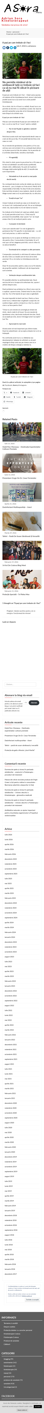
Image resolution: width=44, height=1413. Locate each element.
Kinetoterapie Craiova (12, 1334)
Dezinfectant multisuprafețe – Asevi (17, 507)
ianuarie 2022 (10, 1040)
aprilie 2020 (9, 1137)
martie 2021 (9, 1088)
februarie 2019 (10, 1206)
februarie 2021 (10, 1093)
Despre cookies (9, 1327)
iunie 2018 (9, 1245)
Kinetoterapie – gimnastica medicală (18, 795)
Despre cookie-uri (22, 1410)
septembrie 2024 (11, 918)
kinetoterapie (9, 1369)
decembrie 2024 (11, 903)
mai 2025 (8, 883)
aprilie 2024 (9, 922)
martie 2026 (9, 849)
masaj (6, 1373)
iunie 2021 (9, 1074)
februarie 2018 (10, 1264)
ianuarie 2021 (10, 1098)
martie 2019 (9, 1201)
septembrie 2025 (11, 874)
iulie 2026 (8, 835)
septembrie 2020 (11, 1118)
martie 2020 (9, 1142)
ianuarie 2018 (10, 1269)
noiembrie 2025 (10, 864)
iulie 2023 (8, 961)
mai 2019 (8, 1191)
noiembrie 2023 (10, 947)
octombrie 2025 (11, 869)
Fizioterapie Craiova (11, 1337)
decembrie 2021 (11, 1044)
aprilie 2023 (9, 971)
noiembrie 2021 (10, 1049)
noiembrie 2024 (10, 908)
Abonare (34, 703)
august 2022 (9, 1005)
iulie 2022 (8, 1010)
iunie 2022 (9, 1015)
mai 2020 (8, 1132)
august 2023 (9, 957)
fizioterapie (8, 1366)
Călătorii (7, 1344)
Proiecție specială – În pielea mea (15, 594)
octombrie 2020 (11, 1113)
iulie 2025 (8, 878)
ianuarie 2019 (10, 1210)
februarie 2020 (10, 1147)
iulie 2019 (8, 1181)
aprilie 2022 (9, 1025)
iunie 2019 (9, 1186)
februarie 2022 (10, 1035)
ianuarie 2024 (10, 937)
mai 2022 (8, 1020)
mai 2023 (8, 966)
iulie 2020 (8, 1127)
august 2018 (9, 1235)
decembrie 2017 (11, 1274)
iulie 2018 (8, 1240)
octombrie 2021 (11, 1054)
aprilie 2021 (9, 1084)
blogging (7, 1359)
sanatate (7, 1383)
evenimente (8, 1362)
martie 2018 (9, 1259)
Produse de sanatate (11, 1341)
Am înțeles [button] (38, 1406)
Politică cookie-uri (27, 1296)
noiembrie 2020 (10, 1108)
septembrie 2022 (11, 1001)
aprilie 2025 (9, 888)
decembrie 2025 (11, 859)
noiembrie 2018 (10, 1220)
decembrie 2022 (11, 991)
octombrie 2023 (11, 952)
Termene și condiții (11, 1323)
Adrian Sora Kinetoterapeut (15, 19)
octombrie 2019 (11, 1167)
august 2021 (9, 1064)
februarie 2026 (10, 854)
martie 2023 (9, 976)
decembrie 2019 (11, 1157)
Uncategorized (9, 1387)
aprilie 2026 (9, 844)
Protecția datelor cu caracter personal (18, 1330)
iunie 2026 (9, 839)
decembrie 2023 (11, 942)
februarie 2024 (10, 932)
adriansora (32, 46)
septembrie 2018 (11, 1230)
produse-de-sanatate (11, 1380)
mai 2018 (8, 1250)
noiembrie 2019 (10, 1162)
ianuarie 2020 (10, 1152)
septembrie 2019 (11, 1171)
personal (7, 1376)
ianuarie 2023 (10, 986)
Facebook (8, 385)
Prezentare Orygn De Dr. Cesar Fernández (19, 478)
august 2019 (9, 1176)
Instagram (22, 385)
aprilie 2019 (9, 1196)
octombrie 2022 (11, 996)
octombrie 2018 (11, 1225)
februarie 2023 (10, 981)
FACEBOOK (8, 1396)
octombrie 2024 (11, 913)
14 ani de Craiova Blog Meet (14, 565)
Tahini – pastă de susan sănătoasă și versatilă (21, 536)
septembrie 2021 (11, 1059)
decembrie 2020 (11, 1103)
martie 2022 (9, 1030)
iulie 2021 (8, 1069)
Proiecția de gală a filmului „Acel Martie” (20, 750)
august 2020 (9, 1123)
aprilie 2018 (9, 1254)
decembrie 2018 (11, 1215)
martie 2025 (9, 893)
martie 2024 (9, 927)
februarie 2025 (10, 898)
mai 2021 (8, 1079)
